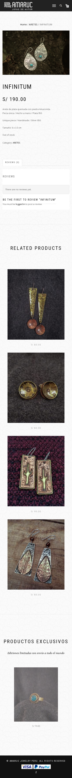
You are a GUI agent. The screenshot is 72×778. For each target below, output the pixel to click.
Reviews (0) (12, 162)
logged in (20, 204)
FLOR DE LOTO (36, 725)
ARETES (33, 24)
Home (23, 24)
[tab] (12, 162)
